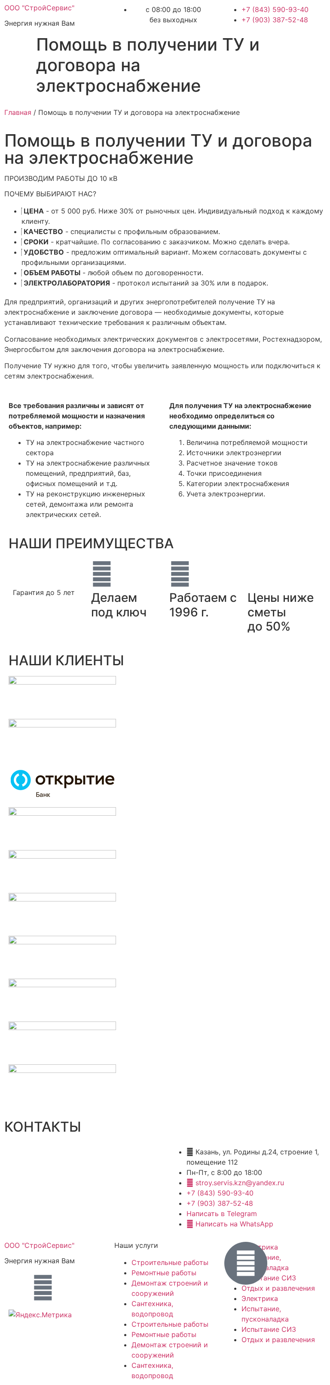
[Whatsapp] (43, 1287)
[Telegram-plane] (19, 1287)
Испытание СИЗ (268, 1329)
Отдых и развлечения (278, 1288)
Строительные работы (169, 1262)
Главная (17, 112)
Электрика (259, 1298)
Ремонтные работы (163, 1272)
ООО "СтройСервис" (39, 7)
